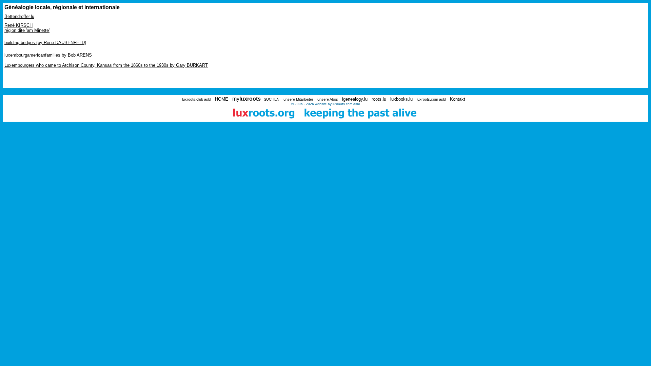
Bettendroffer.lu (19, 16)
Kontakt (457, 99)
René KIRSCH (18, 25)
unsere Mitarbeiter (298, 99)
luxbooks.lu (401, 99)
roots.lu (379, 99)
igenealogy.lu (355, 99)
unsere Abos (327, 99)
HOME (221, 99)
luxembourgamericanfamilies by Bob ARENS (48, 55)
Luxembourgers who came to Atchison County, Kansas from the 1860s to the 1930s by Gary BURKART (106, 65)
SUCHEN (271, 99)
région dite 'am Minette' (27, 30)
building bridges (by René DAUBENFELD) (45, 42)
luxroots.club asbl (196, 99)
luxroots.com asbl (431, 99)
